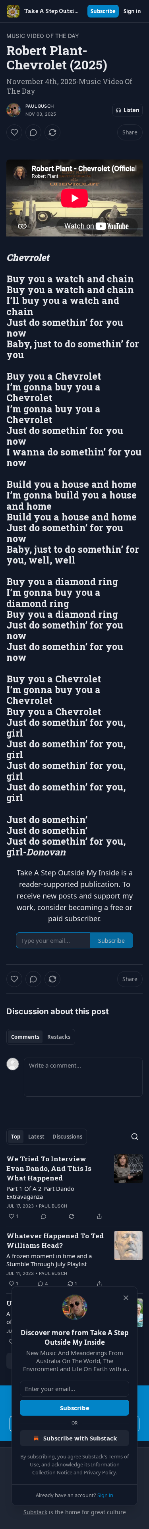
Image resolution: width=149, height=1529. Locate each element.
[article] (74, 1187)
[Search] (135, 1137)
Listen (131, 110)
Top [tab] (15, 1136)
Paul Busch (39, 106)
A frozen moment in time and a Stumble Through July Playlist (49, 1260)
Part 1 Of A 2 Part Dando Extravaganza (40, 1192)
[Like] (14, 132)
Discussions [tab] (67, 1136)
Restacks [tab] (58, 1036)
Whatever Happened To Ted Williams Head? (55, 1240)
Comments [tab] (25, 1036)
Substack (35, 1512)
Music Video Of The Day (42, 35)
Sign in (132, 11)
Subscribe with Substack (80, 1438)
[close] (126, 1297)
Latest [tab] (36, 1136)
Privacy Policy (100, 1472)
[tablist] (40, 1037)
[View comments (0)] (33, 132)
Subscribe (103, 11)
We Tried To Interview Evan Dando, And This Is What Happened (48, 1168)
